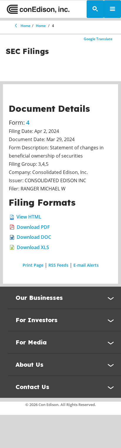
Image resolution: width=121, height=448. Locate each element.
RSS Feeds (58, 265)
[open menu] (112, 9)
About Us (29, 364)
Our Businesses (39, 297)
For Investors (37, 320)
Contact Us (32, 386)
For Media (31, 342)
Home (26, 25)
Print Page (33, 265)
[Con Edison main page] (38, 9)
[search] (95, 9)
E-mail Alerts (86, 265)
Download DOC (34, 237)
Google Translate (98, 38)
